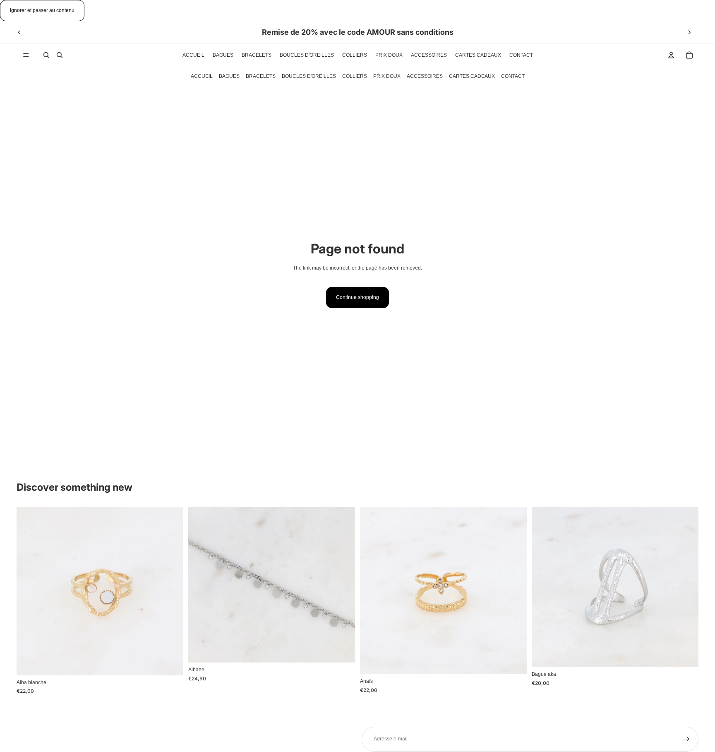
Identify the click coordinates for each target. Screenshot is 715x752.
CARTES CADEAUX (472, 76)
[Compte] (671, 55)
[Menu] (26, 55)
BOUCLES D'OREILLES (309, 76)
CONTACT (513, 76)
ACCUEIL (202, 76)
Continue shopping (357, 297)
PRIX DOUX (387, 76)
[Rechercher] (46, 55)
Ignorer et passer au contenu (42, 10)
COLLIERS (354, 76)
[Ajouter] (170, 662)
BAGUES (229, 76)
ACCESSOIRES (425, 76)
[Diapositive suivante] (689, 32)
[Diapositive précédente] (19, 32)
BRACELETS (261, 76)
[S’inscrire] (686, 739)
